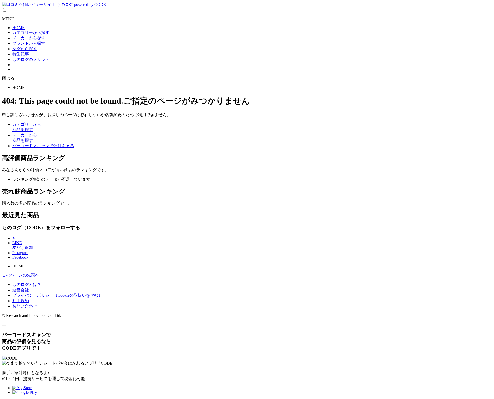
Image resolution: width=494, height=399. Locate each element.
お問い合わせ (24, 306)
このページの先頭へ (20, 275)
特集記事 (20, 54)
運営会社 (20, 290)
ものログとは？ (26, 284)
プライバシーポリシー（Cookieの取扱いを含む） (57, 295)
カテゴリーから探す (30, 32)
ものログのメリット (30, 59)
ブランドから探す (28, 43)
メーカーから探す (28, 38)
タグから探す (24, 49)
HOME (18, 27)
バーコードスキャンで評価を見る (43, 146)
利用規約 (20, 301)
